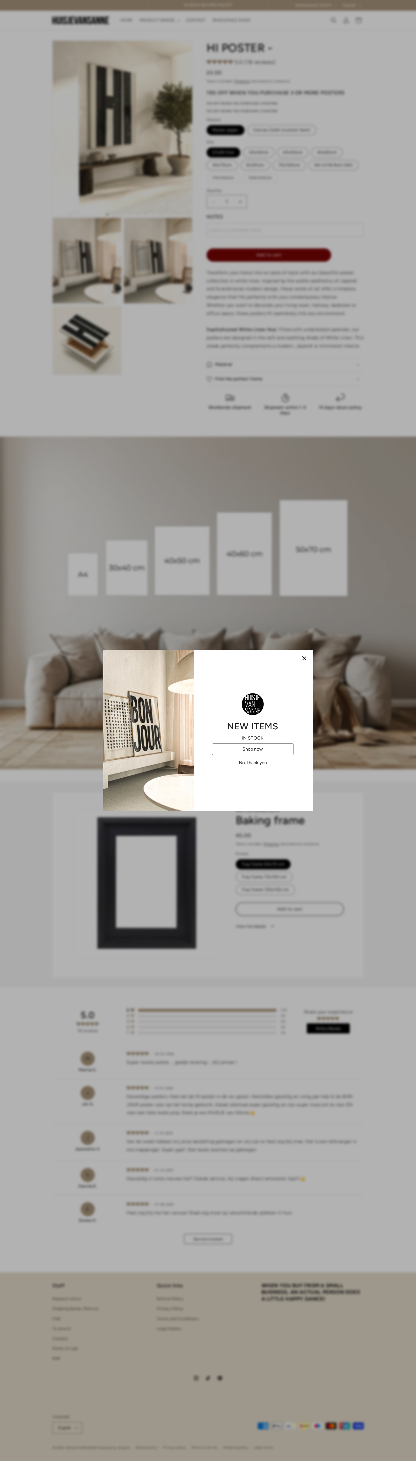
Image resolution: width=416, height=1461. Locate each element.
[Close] (304, 658)
